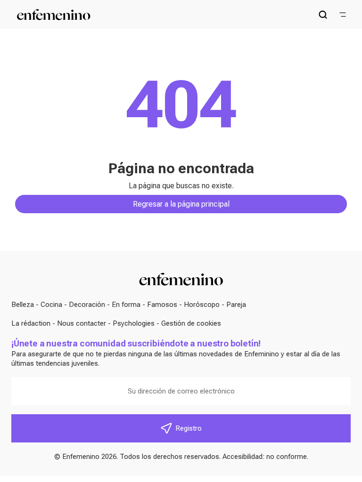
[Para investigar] (323, 14)
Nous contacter (81, 323)
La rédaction (30, 323)
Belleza (22, 304)
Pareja (236, 304)
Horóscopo (202, 304)
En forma (126, 304)
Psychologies (134, 323)
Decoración (87, 304)
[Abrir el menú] (342, 14)
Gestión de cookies (191, 323)
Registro (188, 428)
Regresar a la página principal (181, 204)
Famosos (162, 304)
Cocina (51, 304)
